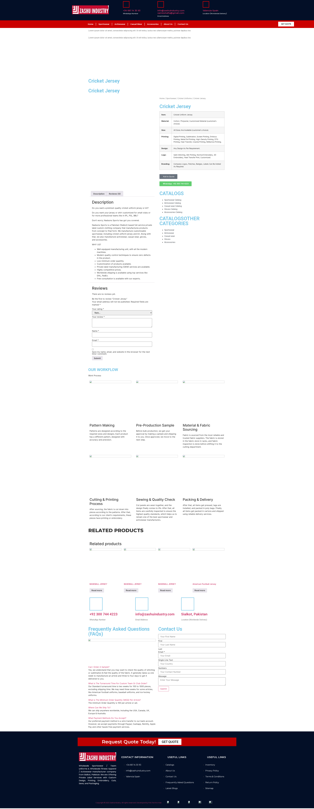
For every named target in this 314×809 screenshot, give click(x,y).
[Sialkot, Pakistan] (187, 603)
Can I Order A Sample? (98, 667)
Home (90, 24)
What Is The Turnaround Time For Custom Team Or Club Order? (117, 683)
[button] (168, 176)
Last (160, 649)
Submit (163, 689)
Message (162, 676)
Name (95, 331)
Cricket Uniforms (185, 98)
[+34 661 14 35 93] (126, 4)
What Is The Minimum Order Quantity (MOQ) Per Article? (114, 700)
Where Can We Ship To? (99, 707)
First (160, 641)
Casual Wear (136, 24)
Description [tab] (99, 194)
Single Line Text (165, 660)
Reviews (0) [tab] (115, 194)
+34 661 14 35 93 (131, 10)
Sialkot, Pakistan (194, 614)
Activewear (120, 24)
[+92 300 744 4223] (96, 603)
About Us (168, 24)
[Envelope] (95, 792)
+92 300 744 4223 (104, 614)
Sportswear (103, 24)
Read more (97, 590)
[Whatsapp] (101, 792)
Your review (98, 317)
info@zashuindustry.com (155, 614)
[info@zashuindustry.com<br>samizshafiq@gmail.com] (160, 4)
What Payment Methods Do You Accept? (107, 718)
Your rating (98, 309)
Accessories (153, 24)
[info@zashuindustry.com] (141, 603)
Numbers (162, 668)
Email (95, 340)
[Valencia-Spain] (206, 4)
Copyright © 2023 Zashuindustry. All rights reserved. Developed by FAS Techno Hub (129, 803)
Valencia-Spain (210, 10)
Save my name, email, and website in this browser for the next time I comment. (121, 353)
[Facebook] (82, 792)
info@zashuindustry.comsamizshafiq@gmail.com (170, 11)
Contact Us (183, 24)
